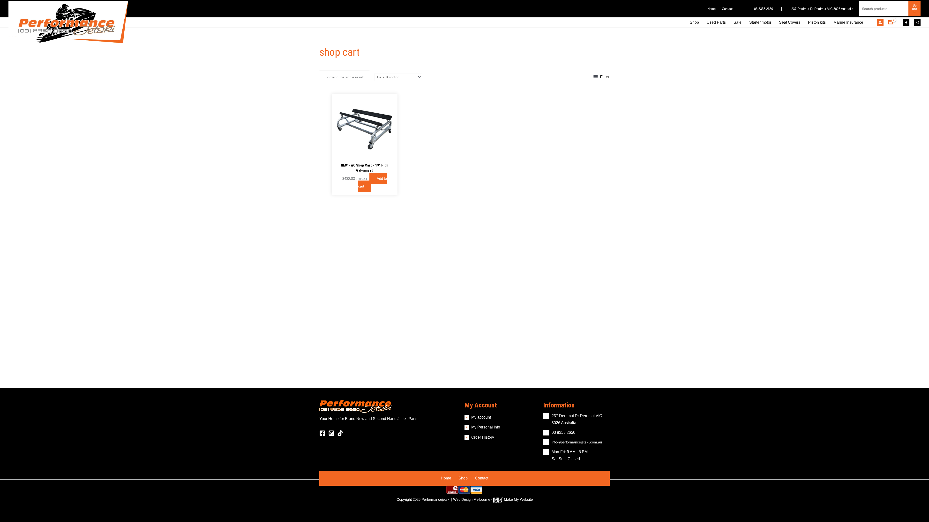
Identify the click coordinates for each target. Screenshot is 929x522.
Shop (463, 478)
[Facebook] (906, 22)
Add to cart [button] (372, 182)
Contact (481, 478)
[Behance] (340, 433)
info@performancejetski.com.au (577, 442)
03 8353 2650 (763, 8)
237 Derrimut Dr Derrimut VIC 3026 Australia (822, 8)
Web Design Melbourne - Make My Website (493, 499)
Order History (482, 437)
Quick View (364, 155)
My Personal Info (485, 427)
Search (914, 8)
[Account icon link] (880, 22)
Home (446, 478)
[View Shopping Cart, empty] (890, 22)
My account (481, 417)
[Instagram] (917, 22)
